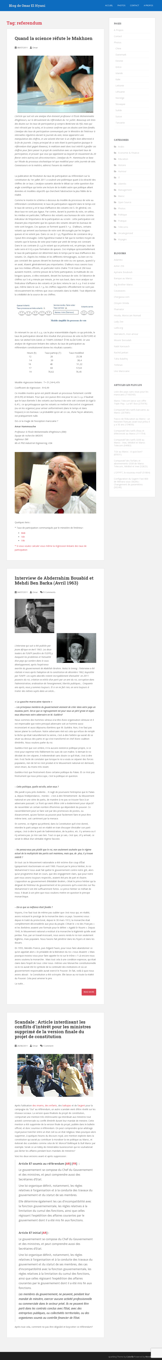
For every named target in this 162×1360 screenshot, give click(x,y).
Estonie (119, 60)
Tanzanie (120, 122)
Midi (23, 532)
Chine (118, 48)
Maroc (121, 196)
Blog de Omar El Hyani (27, 5)
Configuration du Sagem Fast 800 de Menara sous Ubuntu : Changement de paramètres (131, 481)
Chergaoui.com (121, 296)
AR (68, 1163)
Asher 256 (119, 265)
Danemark (120, 54)
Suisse (118, 116)
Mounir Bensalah (122, 340)
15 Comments (49, 592)
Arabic (121, 146)
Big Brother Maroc (123, 284)
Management (125, 189)
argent (81, 1105)
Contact (134, 5)
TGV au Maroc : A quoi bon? (128, 451)
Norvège (119, 97)
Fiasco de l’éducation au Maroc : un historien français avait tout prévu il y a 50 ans (132, 421)
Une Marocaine (122, 371)
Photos (121, 5)
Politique (122, 214)
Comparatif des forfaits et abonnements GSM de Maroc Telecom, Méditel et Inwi (129, 463)
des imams (38, 1105)
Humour (122, 171)
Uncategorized (125, 233)
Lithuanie (120, 91)
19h (23, 540)
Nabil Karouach (122, 346)
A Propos (118, 30)
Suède (118, 110)
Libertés (122, 183)
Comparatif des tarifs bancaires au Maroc (131, 411)
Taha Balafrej (121, 358)
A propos (148, 5)
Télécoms (123, 226)
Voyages (122, 239)
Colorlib (130, 1356)
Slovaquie (120, 104)
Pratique (122, 220)
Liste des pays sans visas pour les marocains (131, 393)
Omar (35, 47)
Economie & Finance (128, 152)
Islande (119, 73)
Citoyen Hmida (121, 303)
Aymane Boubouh (123, 272)
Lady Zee (118, 321)
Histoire (122, 165)
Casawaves (119, 290)
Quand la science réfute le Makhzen (54, 38)
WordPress (150, 1356)
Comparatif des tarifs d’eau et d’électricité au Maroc (129, 432)
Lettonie (119, 85)
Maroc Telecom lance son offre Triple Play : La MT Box (130, 402)
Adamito (118, 259)
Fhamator (119, 309)
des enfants (51, 1105)
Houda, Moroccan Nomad (127, 315)
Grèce (118, 66)
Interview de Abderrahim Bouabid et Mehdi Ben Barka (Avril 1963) (54, 580)
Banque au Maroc (123, 278)
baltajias (66, 1105)
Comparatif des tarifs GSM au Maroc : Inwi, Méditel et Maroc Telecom (129, 442)
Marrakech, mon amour (126, 333)
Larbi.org (118, 327)
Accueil (109, 5)
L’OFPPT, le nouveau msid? (128, 472)
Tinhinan (118, 364)
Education (123, 158)
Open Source (124, 202)
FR (74, 1163)
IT (119, 177)
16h (23, 536)
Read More (89, 992)
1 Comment (48, 1045)
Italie (117, 79)
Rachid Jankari (121, 352)
